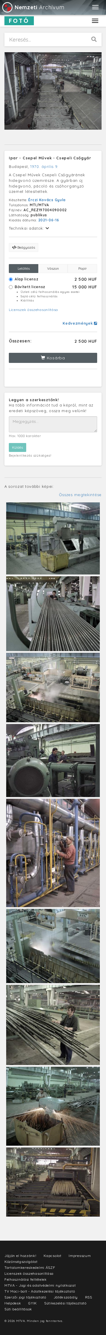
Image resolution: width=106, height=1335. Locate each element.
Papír (82, 268)
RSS (88, 1297)
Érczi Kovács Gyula (47, 200)
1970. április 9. (44, 166)
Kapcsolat (52, 1255)
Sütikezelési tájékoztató (65, 1303)
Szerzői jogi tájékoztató (25, 1297)
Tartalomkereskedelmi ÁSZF (29, 1267)
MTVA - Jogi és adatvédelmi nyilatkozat (40, 1285)
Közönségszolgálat (21, 1261)
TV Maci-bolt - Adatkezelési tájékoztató (39, 1291)
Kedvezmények (78, 323)
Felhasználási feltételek (25, 1279)
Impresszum (80, 1255)
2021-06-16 (48, 220)
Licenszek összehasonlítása (33, 309)
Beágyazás (25, 247)
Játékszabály (66, 1297)
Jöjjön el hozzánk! (20, 1255)
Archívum (39, 7)
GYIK (32, 1303)
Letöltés (24, 268)
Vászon (53, 268)
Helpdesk (12, 1303)
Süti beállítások (18, 1309)
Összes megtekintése (80, 494)
